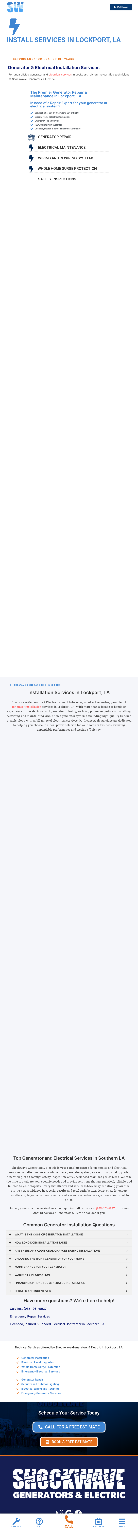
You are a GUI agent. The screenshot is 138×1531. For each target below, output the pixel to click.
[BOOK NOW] (98, 1521)
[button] (69, 1442)
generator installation (26, 706)
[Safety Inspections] (31, 179)
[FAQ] (39, 1521)
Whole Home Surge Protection (67, 168)
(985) (99, 1208)
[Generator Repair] (31, 137)
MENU (122, 1526)
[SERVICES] (16, 1521)
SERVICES (16, 1526)
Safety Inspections (57, 179)
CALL (69, 1526)
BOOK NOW (98, 1526)
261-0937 (108, 1208)
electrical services (60, 74)
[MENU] (122, 1521)
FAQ (39, 1526)
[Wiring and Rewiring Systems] (31, 158)
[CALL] (69, 1519)
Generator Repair (55, 137)
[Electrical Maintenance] (31, 147)
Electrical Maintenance (61, 147)
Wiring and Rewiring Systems (66, 158)
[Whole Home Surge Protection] (31, 169)
